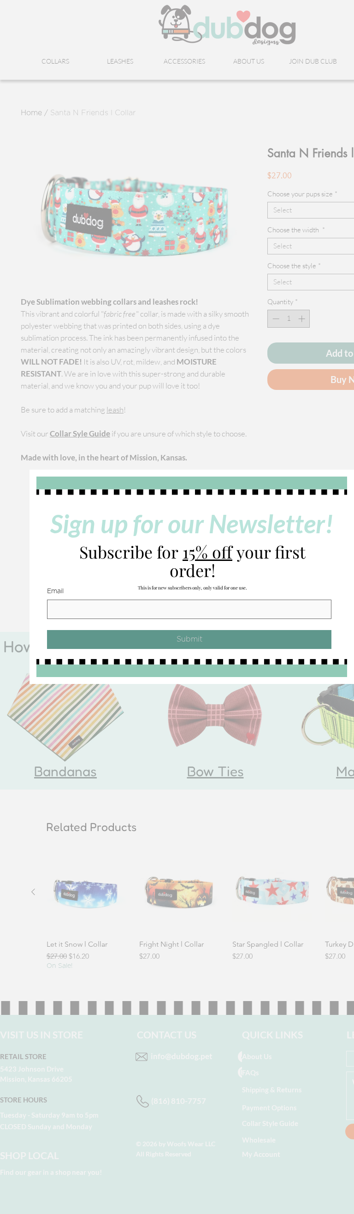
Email (55, 591)
